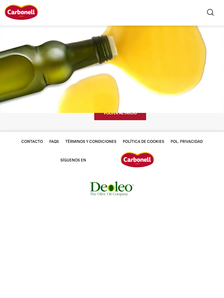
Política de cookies (143, 141)
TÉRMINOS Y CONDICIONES (90, 141)
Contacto (32, 141)
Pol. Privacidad (187, 141)
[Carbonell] (21, 18)
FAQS (54, 141)
